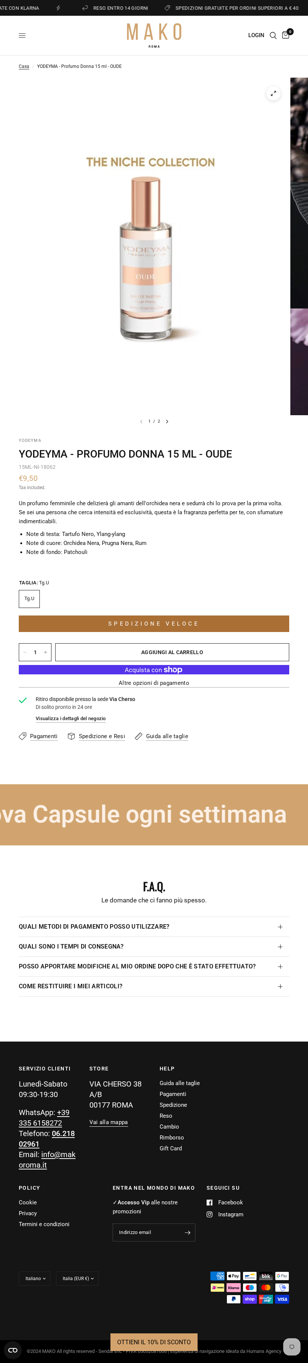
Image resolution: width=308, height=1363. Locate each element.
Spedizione (173, 1105)
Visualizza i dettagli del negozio (71, 718)
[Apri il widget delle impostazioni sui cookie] (13, 1350)
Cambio (169, 1126)
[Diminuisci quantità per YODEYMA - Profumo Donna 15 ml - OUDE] (24, 652)
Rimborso (172, 1137)
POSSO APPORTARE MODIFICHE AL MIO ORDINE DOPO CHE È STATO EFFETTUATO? (137, 966)
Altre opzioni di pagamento (154, 683)
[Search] (273, 35)
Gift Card (171, 1148)
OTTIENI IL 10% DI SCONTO (154, 1342)
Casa (24, 66)
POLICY (29, 1187)
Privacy (28, 1213)
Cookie (28, 1202)
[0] (284, 35)
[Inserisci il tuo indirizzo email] (187, 1232)
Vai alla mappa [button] (108, 1122)
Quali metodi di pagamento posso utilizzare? (94, 926)
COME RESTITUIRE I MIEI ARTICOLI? (70, 986)
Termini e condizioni (44, 1224)
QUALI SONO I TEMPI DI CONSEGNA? (71, 946)
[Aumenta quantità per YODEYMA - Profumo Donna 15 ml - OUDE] (45, 652)
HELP (167, 1068)
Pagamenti (173, 1094)
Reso (166, 1115)
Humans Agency (263, 1351)
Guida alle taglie (180, 1083)
